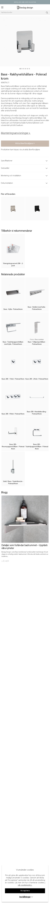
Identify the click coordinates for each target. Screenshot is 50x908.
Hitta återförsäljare (24, 143)
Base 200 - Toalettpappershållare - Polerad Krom (36, 447)
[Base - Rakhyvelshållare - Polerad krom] (20, 68)
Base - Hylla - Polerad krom (13, 309)
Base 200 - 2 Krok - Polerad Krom (36, 379)
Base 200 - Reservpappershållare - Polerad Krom (13, 447)
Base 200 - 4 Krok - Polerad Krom (13, 414)
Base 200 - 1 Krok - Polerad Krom (13, 379)
